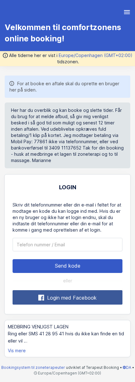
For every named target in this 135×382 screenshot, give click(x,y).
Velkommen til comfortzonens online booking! (63, 33)
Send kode (67, 266)
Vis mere (17, 350)
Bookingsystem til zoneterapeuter (33, 367)
